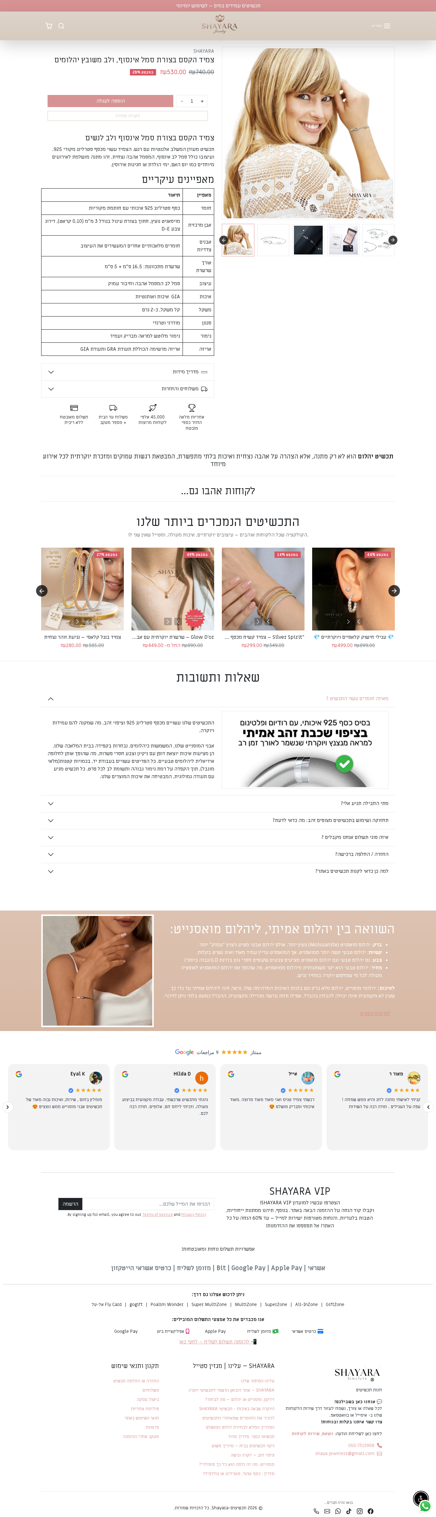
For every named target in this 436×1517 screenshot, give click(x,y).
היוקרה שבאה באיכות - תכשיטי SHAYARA (236, 1409)
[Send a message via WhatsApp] (425, 1506)
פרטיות (152, 1427)
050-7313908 (361, 1446)
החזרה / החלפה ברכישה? (361, 854)
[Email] (327, 1511)
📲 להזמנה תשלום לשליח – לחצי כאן (218, 1341)
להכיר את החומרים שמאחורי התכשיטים (238, 1418)
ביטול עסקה (148, 1399)
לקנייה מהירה (128, 116)
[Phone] (316, 1511)
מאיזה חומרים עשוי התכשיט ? (357, 698)
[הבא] (77, 621)
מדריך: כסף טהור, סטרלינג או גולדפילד (238, 1474)
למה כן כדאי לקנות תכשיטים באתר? (351, 871)
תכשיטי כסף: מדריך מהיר (251, 1437)
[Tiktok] (348, 1511)
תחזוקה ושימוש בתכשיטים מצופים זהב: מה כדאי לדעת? (330, 820)
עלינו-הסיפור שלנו (257, 1381)
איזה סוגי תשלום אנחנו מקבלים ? (354, 837)
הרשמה (70, 1204)
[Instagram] (359, 1511)
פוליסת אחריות (145, 1409)
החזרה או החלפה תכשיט (136, 1381)
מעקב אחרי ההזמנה (141, 1437)
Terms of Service (157, 1214)
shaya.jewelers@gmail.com (344, 1454)
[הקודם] (88, 621)
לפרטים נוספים (375, 1013)
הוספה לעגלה (110, 101)
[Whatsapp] (338, 1511)
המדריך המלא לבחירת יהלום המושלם (240, 1427)
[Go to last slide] (223, 240)
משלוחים (150, 1390)
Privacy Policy (193, 1214)
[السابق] (428, 1107)
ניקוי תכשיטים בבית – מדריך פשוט (243, 1446)
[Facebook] (370, 1511)
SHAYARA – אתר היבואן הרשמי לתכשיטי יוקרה (231, 1390)
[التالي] (7, 1107)
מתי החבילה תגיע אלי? (364, 803)
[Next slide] (392, 240)
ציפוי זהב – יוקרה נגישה (252, 1455)
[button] (381, 26)
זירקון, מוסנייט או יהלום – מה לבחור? (239, 1399)
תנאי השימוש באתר (141, 1418)
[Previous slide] (42, 507)
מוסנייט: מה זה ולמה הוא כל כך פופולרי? (236, 1464)
